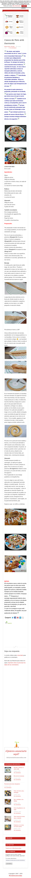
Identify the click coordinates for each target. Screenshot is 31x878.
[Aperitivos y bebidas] (9, 16)
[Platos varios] (19, 32)
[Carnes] (9, 21)
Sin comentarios (12, 47)
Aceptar (24, 5)
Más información (16, 5)
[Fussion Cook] (9, 32)
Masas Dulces (7, 46)
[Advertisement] (15, 636)
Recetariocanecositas (15, 875)
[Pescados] (20, 27)
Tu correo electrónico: (11, 858)
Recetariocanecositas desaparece (12, 784)
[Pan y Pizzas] (9, 27)
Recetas (13, 46)
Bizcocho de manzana (19, 776)
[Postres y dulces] (20, 21)
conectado (20, 655)
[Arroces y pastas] (20, 16)
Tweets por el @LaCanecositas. (14, 848)
